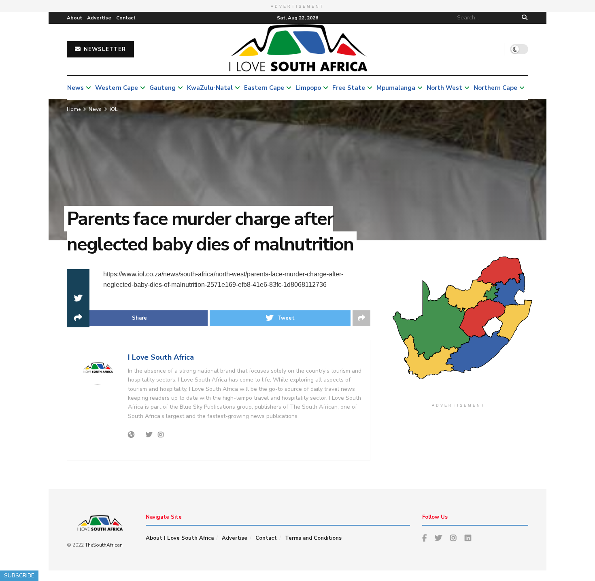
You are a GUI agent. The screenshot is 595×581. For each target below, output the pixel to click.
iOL (113, 109)
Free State (348, 88)
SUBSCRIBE (19, 575)
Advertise (99, 18)
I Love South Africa (161, 357)
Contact (126, 18)
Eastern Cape (264, 88)
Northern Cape (495, 88)
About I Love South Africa (180, 538)
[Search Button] (523, 18)
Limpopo (308, 88)
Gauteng (162, 88)
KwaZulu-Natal (210, 88)
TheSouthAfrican (104, 545)
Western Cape (116, 88)
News (75, 88)
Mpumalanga (395, 88)
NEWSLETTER (104, 49)
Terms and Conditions (313, 538)
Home (74, 109)
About (74, 18)
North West (444, 88)
